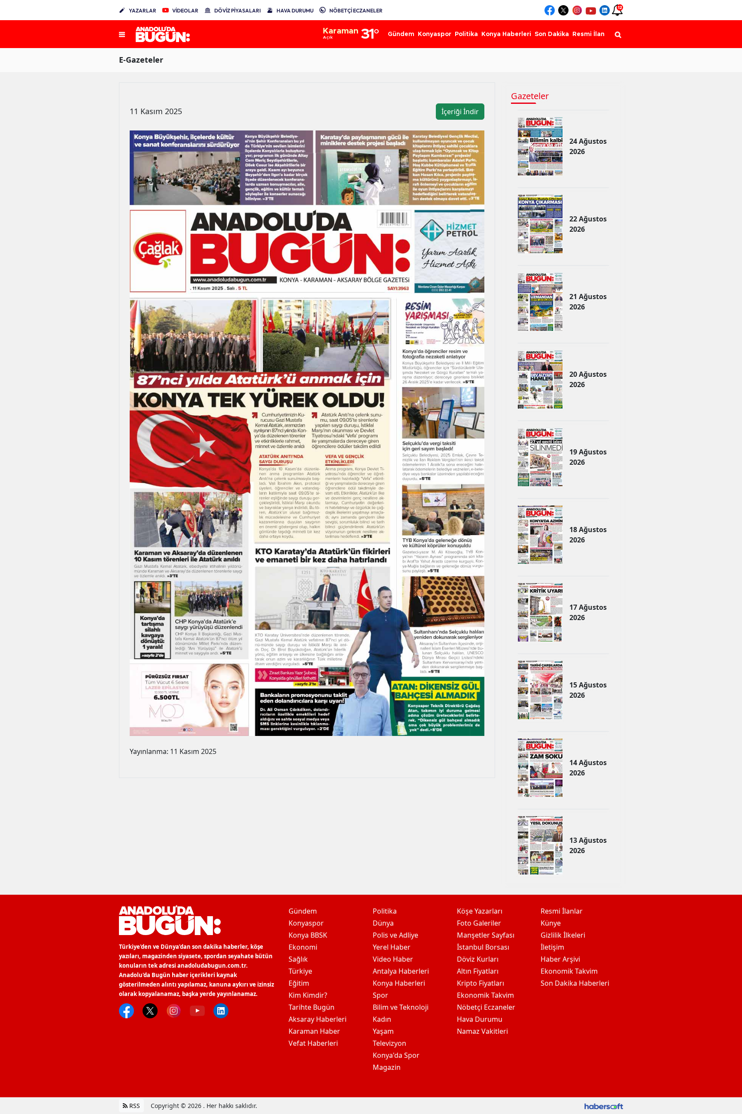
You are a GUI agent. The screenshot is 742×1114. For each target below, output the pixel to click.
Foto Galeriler (479, 923)
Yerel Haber (392, 947)
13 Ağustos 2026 (588, 845)
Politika (385, 911)
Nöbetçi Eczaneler (486, 1007)
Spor (380, 995)
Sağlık (298, 959)
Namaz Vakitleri (482, 1031)
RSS (134, 1106)
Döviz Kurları (478, 959)
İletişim (552, 947)
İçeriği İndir (460, 111)
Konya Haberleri (399, 983)
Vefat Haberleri (313, 1043)
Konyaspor (306, 923)
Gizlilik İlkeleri (563, 935)
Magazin (387, 1067)
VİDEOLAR (185, 10)
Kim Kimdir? (308, 995)
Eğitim (299, 983)
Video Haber (393, 959)
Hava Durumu (479, 1019)
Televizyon (389, 1043)
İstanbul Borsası (483, 947)
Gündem (303, 911)
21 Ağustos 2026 (588, 302)
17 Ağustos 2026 (588, 612)
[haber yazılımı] (603, 1105)
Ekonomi (303, 947)
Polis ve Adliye (395, 935)
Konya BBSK (308, 935)
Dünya (383, 923)
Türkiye (300, 971)
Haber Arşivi (560, 959)
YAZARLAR (142, 10)
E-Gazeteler (141, 59)
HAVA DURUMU (295, 10)
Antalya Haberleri (401, 971)
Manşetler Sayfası (485, 935)
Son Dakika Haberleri (575, 983)
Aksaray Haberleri (318, 1019)
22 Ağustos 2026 (588, 224)
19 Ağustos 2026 (588, 457)
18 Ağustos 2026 (588, 535)
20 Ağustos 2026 (588, 379)
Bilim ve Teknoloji (401, 1007)
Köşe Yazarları (479, 911)
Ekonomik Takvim (485, 995)
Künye (551, 923)
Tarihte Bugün (312, 1007)
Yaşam (383, 1031)
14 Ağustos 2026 (588, 768)
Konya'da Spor (396, 1055)
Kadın (382, 1019)
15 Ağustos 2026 (588, 690)
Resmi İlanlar (562, 911)
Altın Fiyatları (478, 971)
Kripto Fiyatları (480, 983)
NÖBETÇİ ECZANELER (356, 10)
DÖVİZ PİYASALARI (237, 10)
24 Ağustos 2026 (588, 146)
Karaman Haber (314, 1031)
